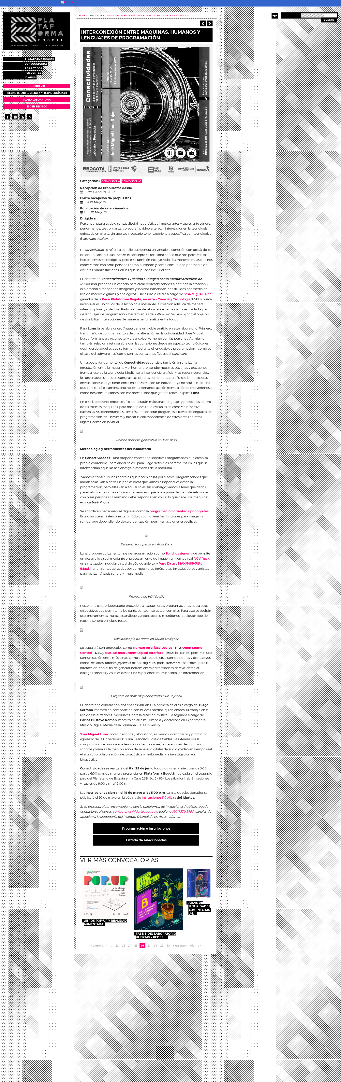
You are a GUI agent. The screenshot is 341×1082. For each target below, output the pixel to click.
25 (136, 945)
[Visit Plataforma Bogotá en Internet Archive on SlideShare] (29, 116)
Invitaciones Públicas (159, 797)
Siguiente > (210, 23)
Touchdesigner (178, 553)
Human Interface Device (152, 648)
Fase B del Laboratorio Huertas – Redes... (156, 935)
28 (155, 945)
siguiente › (180, 945)
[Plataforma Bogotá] (36, 31)
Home (82, 15)
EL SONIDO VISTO (37, 86)
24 (129, 945)
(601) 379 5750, (183, 811)
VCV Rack (202, 558)
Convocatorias (36, 63)
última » (195, 945)
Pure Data (167, 563)
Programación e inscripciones (146, 828)
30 (168, 945)
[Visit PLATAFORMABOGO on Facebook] (7, 116)
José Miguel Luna (198, 294)
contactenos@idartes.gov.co (134, 811)
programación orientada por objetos (179, 511)
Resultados (33, 68)
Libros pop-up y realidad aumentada (105, 922)
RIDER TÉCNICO (37, 106)
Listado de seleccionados (146, 840)
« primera (97, 945)
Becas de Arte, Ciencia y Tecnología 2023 (37, 93)
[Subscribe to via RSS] (22, 116)
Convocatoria (111, 181)
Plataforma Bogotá (39, 59)
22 (117, 945)
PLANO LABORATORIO (37, 99)
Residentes (33, 73)
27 (149, 945)
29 (161, 945)
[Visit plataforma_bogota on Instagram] (15, 116)
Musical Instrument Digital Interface (134, 653)
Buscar (329, 19)
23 (123, 945)
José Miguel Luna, (94, 734)
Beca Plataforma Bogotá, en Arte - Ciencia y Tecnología (146, 299)
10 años (30, 77)
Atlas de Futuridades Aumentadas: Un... (199, 908)
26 (142, 945)
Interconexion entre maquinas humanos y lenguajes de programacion (147, 15)
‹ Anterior (203, 23)
